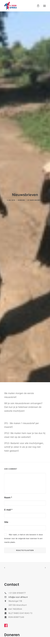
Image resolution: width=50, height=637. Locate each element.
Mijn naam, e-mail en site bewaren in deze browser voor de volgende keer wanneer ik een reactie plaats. (23, 538)
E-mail (8, 509)
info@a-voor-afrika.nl (18, 597)
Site (6, 522)
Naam (8, 497)
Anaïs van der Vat (36, 200)
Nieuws (22, 200)
